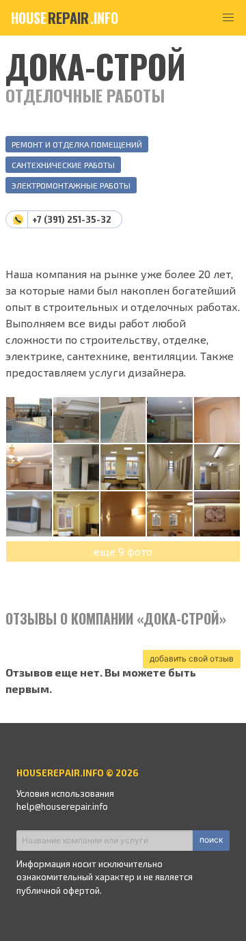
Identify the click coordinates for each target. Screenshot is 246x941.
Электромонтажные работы (71, 185)
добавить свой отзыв (192, 658)
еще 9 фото (123, 551)
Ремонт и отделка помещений (77, 144)
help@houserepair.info (62, 806)
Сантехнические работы (63, 164)
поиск (211, 839)
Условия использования (65, 793)
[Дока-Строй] (29, 420)
